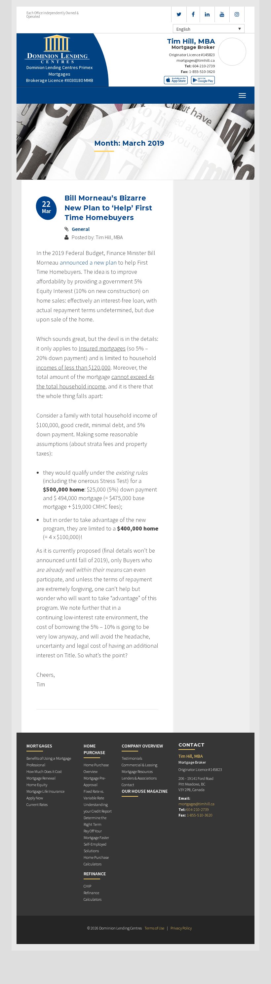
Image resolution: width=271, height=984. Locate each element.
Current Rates (37, 804)
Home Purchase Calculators (96, 860)
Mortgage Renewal (41, 778)
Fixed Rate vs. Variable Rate (94, 794)
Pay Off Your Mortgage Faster (96, 834)
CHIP (87, 886)
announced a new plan (88, 262)
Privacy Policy (181, 928)
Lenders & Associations (139, 778)
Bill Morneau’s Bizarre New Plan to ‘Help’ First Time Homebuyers (108, 208)
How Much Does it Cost (44, 771)
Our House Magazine (145, 791)
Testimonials (132, 758)
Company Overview (142, 746)
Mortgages (39, 746)
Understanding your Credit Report (98, 808)
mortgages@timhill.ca (195, 60)
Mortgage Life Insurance (45, 791)
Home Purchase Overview (96, 768)
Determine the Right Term (95, 821)
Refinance (95, 874)
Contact (128, 784)
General (81, 229)
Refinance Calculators (92, 896)
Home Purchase (94, 749)
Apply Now (34, 797)
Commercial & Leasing (139, 764)
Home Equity (36, 784)
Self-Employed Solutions (95, 847)
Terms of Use (154, 928)
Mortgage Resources (137, 771)
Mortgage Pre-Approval (95, 781)
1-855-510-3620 (202, 71)
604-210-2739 (203, 65)
